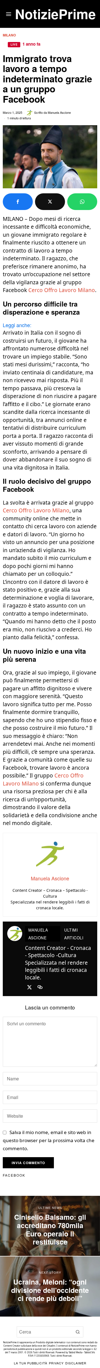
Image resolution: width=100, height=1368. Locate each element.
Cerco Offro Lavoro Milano (61, 290)
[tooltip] (18, 201)
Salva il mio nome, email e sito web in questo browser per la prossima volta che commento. (48, 1140)
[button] (77, 1331)
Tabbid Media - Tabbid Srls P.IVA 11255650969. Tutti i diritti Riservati (61, 1354)
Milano (9, 35)
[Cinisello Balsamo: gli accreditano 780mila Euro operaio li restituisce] (50, 1226)
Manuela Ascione (59, 112)
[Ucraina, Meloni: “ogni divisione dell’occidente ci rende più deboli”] (50, 1286)
